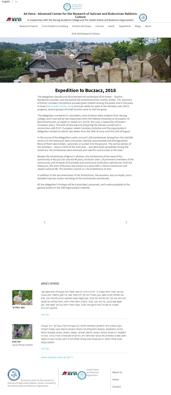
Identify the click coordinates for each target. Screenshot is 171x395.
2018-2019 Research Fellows (85, 33)
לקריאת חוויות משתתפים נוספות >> (57, 357)
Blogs (138, 26)
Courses (100, 26)
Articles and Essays (81, 26)
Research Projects (29, 26)
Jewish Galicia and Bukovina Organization (92, 372)
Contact (116, 386)
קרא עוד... (45, 314)
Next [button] (126, 222)
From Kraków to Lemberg (55, 26)
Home (115, 379)
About (148, 26)
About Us (117, 372)
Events (111, 26)
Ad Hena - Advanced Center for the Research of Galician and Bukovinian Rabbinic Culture (80, 15)
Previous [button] (44, 222)
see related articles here (60, 106)
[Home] (143, 20)
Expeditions (125, 26)
